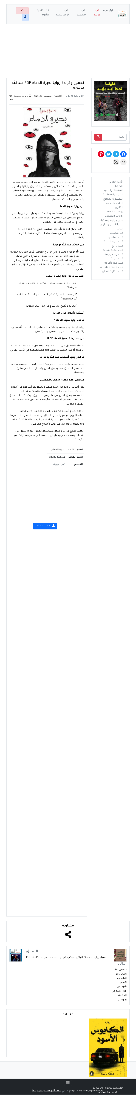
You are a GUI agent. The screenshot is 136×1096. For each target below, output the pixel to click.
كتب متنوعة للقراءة (111, 267)
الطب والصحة (114, 203)
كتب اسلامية (81, 13)
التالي (122, 964)
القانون (119, 207)
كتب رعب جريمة (113, 254)
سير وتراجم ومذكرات (111, 220)
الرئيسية (108, 10)
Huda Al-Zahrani (73, 96)
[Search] (98, 137)
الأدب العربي (116, 182)
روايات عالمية (115, 212)
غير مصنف (116, 233)
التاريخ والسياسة (113, 195)
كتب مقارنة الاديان (112, 271)
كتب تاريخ (117, 246)
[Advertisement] (68, 53)
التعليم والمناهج (113, 199)
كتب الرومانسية (62, 13)
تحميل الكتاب (43, 526)
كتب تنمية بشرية (43, 13)
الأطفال (118, 186)
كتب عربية (97, 13)
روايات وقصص (114, 216)
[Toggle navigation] (68, 1083)
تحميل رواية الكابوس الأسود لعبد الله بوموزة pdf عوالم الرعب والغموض (107, 1088)
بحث (23, 10)
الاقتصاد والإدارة (113, 190)
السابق (32, 952)
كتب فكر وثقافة (113, 263)
